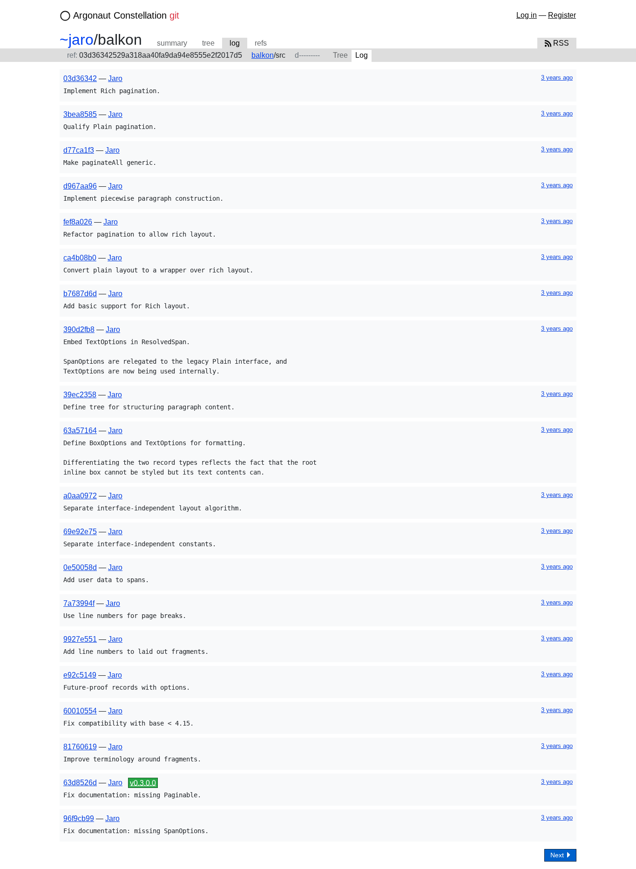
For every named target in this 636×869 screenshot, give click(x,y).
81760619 (80, 747)
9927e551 (80, 639)
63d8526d (80, 783)
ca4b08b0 (79, 258)
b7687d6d (80, 294)
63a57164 (80, 430)
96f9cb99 (78, 818)
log (235, 43)
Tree (340, 55)
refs (261, 43)
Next (558, 855)
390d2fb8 (79, 329)
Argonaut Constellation (126, 15)
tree (208, 43)
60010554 (80, 711)
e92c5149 (79, 675)
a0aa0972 (80, 496)
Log (361, 55)
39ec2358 (79, 395)
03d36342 (80, 78)
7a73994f (79, 603)
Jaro (115, 78)
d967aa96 (80, 186)
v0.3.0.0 (143, 783)
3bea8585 (80, 114)
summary (172, 43)
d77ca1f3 (78, 150)
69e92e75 (80, 532)
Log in (526, 15)
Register (562, 15)
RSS (560, 43)
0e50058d (80, 567)
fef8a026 (77, 222)
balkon (262, 55)
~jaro (77, 39)
